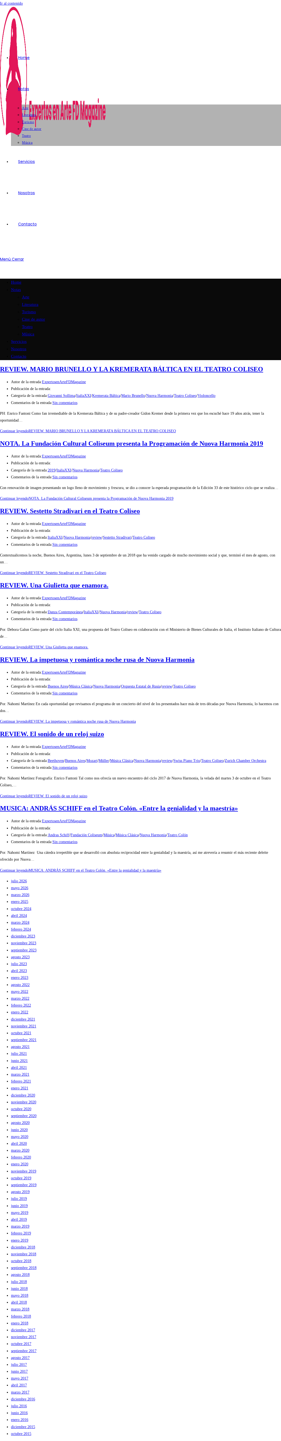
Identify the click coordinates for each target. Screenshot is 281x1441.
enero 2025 (19, 902)
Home (16, 282)
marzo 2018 (20, 1309)
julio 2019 (19, 1199)
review (96, 537)
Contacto (18, 356)
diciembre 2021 (23, 1019)
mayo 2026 (19, 888)
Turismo (29, 312)
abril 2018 (19, 1302)
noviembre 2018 (23, 1254)
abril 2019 (19, 1219)
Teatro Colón (177, 835)
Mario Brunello (133, 396)
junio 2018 (19, 1289)
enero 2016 (19, 1420)
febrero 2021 (21, 1081)
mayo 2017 (19, 1378)
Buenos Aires (58, 686)
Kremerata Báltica (106, 396)
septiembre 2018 (23, 1268)
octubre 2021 (21, 1033)
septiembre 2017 (23, 1351)
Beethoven (56, 761)
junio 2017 (19, 1371)
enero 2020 (19, 1164)
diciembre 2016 (23, 1399)
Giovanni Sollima (61, 396)
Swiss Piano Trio (186, 761)
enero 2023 (19, 978)
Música (28, 334)
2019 (51, 470)
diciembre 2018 (23, 1247)
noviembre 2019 (23, 1171)
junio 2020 (19, 1130)
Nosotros (18, 349)
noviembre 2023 (23, 943)
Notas (16, 289)
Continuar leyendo (88, 431)
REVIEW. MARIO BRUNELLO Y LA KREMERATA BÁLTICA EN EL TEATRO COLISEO (131, 369)
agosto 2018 (20, 1275)
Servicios (19, 341)
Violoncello (206, 396)
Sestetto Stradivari (117, 537)
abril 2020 (19, 1144)
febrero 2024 (21, 929)
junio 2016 (19, 1413)
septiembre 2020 (23, 1116)
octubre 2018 (21, 1261)
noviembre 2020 (23, 1102)
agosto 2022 (20, 985)
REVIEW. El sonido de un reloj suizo (52, 734)
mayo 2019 (19, 1213)
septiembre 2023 (23, 950)
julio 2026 (19, 881)
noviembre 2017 (23, 1337)
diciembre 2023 (23, 936)
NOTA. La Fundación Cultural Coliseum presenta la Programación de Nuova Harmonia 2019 (131, 443)
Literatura (30, 304)
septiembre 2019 (23, 1185)
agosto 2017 (20, 1358)
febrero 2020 (21, 1157)
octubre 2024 (21, 909)
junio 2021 (19, 1061)
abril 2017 (19, 1385)
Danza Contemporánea (65, 612)
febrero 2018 (21, 1316)
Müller (104, 761)
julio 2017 (19, 1365)
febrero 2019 (21, 1233)
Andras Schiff (58, 835)
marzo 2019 (20, 1226)
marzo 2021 (20, 1074)
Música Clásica (80, 686)
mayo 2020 (19, 1137)
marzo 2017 (20, 1392)
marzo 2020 (20, 1150)
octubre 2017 (21, 1344)
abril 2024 (19, 916)
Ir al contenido (11, 3)
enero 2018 (19, 1323)
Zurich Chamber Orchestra (245, 761)
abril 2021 (19, 1068)
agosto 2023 (20, 957)
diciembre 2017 (23, 1330)
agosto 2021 (20, 1047)
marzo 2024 (20, 922)
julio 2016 (19, 1406)
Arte (25, 297)
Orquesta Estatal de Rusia (141, 686)
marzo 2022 (20, 998)
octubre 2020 (21, 1109)
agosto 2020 (20, 1123)
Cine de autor (33, 319)
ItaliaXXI (83, 396)
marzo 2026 (20, 895)
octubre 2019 (21, 1178)
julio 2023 (19, 964)
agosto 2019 (20, 1192)
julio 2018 (19, 1282)
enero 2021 (19, 1088)
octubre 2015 (21, 1434)
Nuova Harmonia (159, 396)
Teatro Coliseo (185, 396)
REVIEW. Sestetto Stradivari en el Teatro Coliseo (70, 511)
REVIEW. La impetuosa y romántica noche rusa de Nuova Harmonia (97, 659)
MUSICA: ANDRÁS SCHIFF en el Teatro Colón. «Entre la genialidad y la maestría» (119, 808)
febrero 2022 (21, 1005)
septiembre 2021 (23, 1040)
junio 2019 (19, 1206)
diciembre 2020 (23, 1095)
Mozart (91, 761)
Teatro (27, 326)
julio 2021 (19, 1054)
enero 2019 (19, 1240)
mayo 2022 (19, 992)
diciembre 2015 (23, 1427)
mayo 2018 (19, 1295)
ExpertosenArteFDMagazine (64, 382)
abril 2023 (19, 971)
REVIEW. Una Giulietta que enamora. (54, 585)
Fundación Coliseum (86, 835)
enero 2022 (19, 1012)
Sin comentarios (64, 403)
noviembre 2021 (23, 1026)
